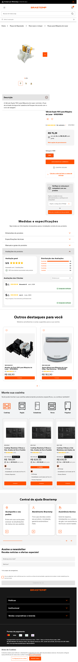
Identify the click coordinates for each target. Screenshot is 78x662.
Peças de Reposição (17, 26)
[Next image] (45, 54)
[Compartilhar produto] (47, 119)
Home (4, 26)
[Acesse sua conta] (6, 531)
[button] (40, 577)
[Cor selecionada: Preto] (5, 466)
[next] (71, 540)
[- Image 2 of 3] (26, 83)
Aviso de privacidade (38, 576)
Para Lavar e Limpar (36, 26)
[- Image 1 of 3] (20, 83)
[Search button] (68, 204)
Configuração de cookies (19, 658)
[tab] (7, 407)
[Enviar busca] (72, 13)
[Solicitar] (60, 531)
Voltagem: (50, 151)
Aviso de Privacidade (35, 654)
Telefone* (6, 564)
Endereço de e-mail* (9, 559)
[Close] (73, 2)
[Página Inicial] (38, 590)
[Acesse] (33, 531)
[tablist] (38, 384)
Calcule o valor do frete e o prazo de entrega (61, 174)
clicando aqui (23, 2)
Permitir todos (35, 658)
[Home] (38, 7)
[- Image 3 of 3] (31, 83)
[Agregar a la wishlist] (52, 119)
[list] (4, 7)
